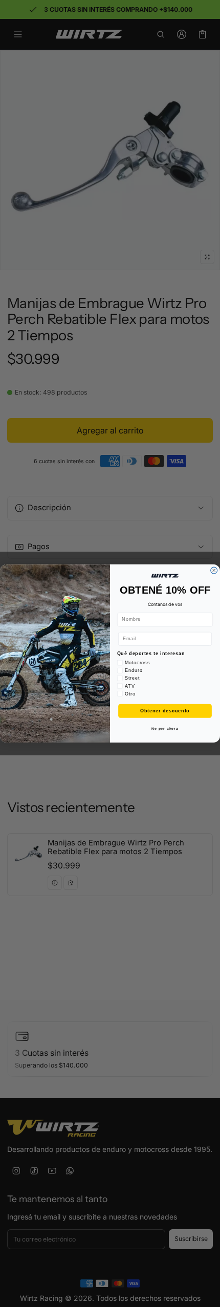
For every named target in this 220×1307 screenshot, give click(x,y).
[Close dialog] (214, 570)
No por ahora (165, 729)
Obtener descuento (165, 710)
